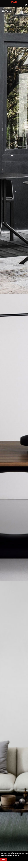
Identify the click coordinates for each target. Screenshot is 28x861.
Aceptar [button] (4, 859)
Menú (3, 5)
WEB (3, 8)
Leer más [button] (17, 855)
